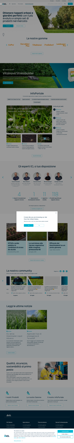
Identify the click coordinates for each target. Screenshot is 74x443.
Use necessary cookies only (65, 436)
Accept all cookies (65, 431)
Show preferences (17, 440)
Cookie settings (65, 434)
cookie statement (21, 437)
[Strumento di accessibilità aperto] (1, 4)
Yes (28, 225)
